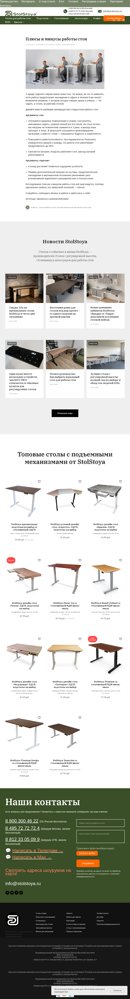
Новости (69, 913)
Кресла (18, 22)
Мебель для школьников (44, 931)
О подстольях (47, 1)
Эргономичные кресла (44, 928)
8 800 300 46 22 (21, 820)
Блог (61, 1)
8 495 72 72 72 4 (75, 11)
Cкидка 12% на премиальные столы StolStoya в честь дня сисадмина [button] (22, 312)
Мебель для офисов (73, 917)
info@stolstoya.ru (112, 11)
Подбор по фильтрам (74, 931)
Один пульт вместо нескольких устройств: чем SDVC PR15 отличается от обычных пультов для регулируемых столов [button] (23, 381)
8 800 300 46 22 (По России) (80, 8)
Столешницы (61, 18)
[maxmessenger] (21, 893)
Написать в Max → (32, 857)
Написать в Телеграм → (37, 850)
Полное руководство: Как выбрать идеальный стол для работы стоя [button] (64, 377)
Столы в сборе (41, 913)
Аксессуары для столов (44, 924)
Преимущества (9, 1)
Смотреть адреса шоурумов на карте (38, 872)
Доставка (100, 917)
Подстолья (42, 18)
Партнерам (116, 1)
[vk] (7, 893)
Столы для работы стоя (18, 18)
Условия (73, 1)
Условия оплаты (103, 913)
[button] (114, 20)
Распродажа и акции (94, 1)
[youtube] (12, 893)
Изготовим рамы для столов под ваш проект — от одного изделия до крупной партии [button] (65, 312)
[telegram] (16, 893)
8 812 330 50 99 (75, 14)
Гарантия (100, 921)
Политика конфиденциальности (108, 924)
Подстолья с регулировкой (45, 917)
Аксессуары (81, 18)
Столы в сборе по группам (75, 924)
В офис (97, 18)
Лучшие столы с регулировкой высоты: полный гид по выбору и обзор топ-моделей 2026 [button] (105, 378)
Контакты (5, 5)
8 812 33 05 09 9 (22, 839)
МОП (7, 22)
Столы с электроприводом (75, 928)
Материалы (28, 1)
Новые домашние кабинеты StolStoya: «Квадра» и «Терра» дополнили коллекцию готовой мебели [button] (104, 313)
